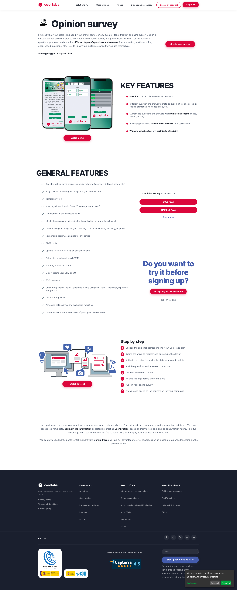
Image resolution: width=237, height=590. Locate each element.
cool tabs (51, 5)
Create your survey (180, 44)
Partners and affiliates (89, 505)
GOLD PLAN (168, 202)
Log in (189, 4)
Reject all (215, 583)
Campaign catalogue (130, 498)
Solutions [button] (80, 5)
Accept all (226, 583)
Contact (83, 519)
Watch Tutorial (77, 384)
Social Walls (126, 512)
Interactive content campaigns (134, 491)
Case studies (102, 5)
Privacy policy (44, 499)
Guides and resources (141, 5)
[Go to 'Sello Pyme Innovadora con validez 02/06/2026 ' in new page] (50, 577)
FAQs (164, 512)
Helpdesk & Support (171, 505)
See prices (168, 217)
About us (83, 491)
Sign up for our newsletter (180, 559)
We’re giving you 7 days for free (168, 291)
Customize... (192, 583)
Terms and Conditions (48, 504)
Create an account (169, 5)
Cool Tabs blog (168, 498)
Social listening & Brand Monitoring (136, 505)
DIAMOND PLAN (168, 210)
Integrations (126, 519)
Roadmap (83, 512)
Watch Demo (77, 138)
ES (45, 538)
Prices (120, 5)
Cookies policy (44, 508)
